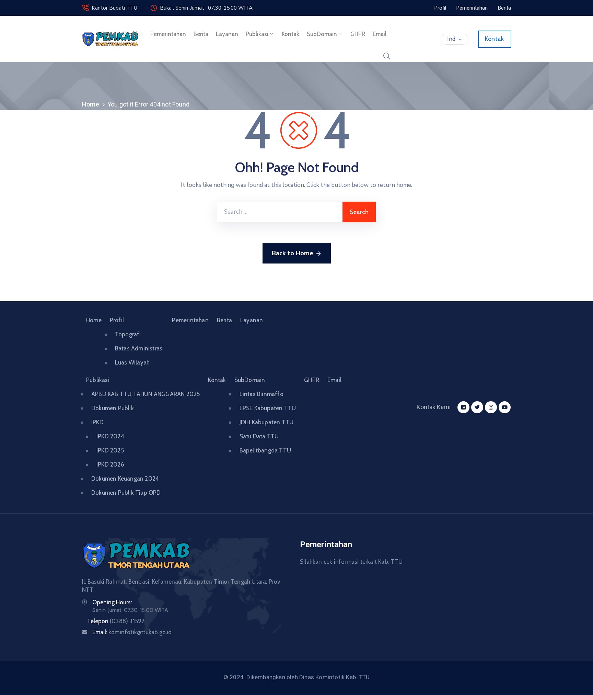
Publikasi (257, 34)
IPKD (97, 422)
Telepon (115, 621)
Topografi (128, 334)
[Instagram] (491, 407)
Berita (201, 34)
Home (108, 34)
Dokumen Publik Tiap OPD (126, 492)
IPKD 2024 (110, 436)
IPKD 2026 (110, 464)
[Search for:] (279, 212)
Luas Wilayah (132, 362)
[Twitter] (477, 407)
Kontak (290, 34)
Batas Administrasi (139, 348)
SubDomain (322, 34)
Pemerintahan (168, 34)
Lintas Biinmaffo (261, 394)
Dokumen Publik (112, 408)
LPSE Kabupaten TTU (268, 408)
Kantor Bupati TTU (114, 7)
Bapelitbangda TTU (265, 450)
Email (379, 34)
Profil (130, 34)
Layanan (227, 34)
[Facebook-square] (463, 407)
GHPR (357, 34)
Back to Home (292, 253)
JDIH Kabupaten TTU (267, 422)
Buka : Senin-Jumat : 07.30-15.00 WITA (206, 7)
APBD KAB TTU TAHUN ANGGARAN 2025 (145, 394)
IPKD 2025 (110, 450)
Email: (132, 632)
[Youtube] (505, 407)
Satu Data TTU (259, 436)
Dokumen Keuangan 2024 (125, 478)
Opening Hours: (112, 602)
